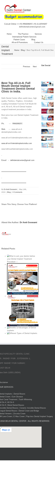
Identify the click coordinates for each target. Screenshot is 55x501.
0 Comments (17, 192)
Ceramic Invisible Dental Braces (33, 408)
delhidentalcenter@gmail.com (22, 160)
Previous (26, 66)
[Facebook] (42, 70)
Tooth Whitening (25, 399)
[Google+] (42, 73)
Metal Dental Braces (15, 405)
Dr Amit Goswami (10, 189)
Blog (9, 192)
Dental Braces (19, 394)
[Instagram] (49, 70)
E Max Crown (19, 416)
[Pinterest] (51, 70)
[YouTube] (47, 70)
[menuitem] (12, 34)
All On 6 (10, 402)
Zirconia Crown (19, 414)
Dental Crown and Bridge (29, 411)
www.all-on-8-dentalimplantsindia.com (16, 143)
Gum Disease (17, 397)
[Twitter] (44, 70)
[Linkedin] (44, 73)
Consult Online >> (11, 24)
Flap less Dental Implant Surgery (39, 416)
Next (35, 66)
